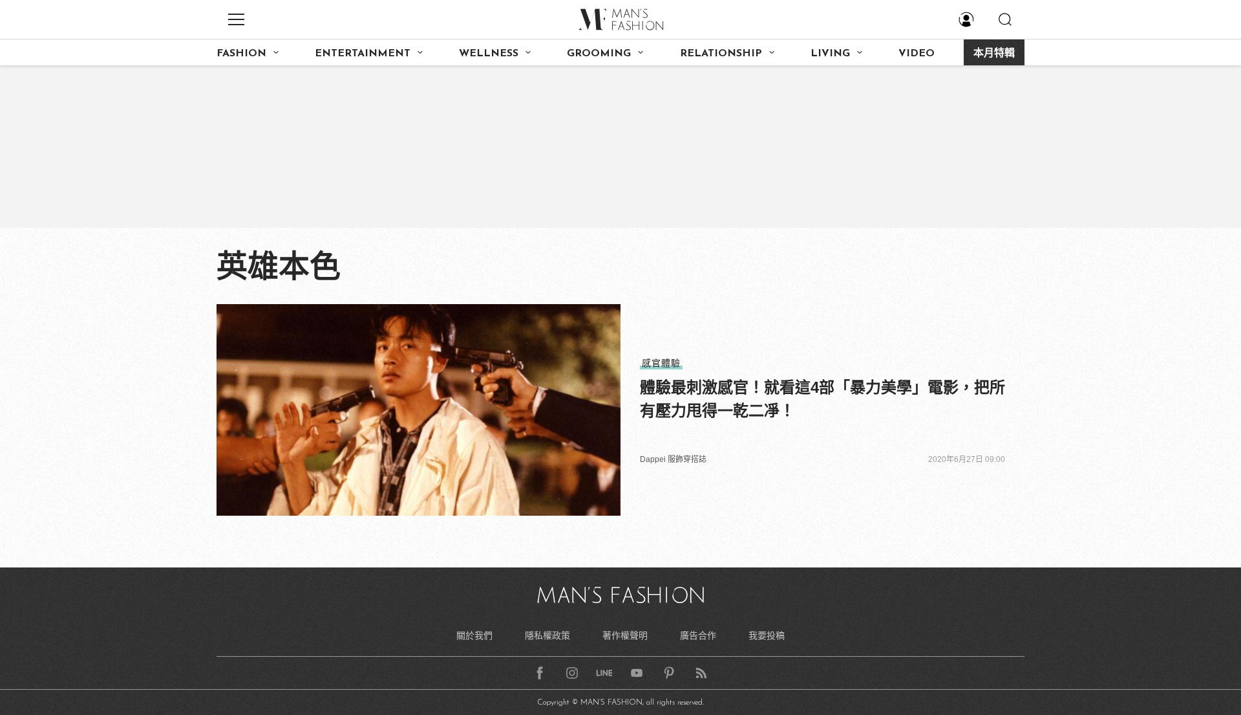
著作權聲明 (625, 635)
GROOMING (599, 54)
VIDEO (916, 54)
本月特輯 (994, 54)
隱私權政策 (547, 635)
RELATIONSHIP (721, 54)
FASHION (241, 54)
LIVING (830, 54)
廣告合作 (698, 635)
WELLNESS (488, 54)
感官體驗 (661, 363)
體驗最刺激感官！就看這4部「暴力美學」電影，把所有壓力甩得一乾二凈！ (822, 399)
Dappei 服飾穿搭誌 (673, 459)
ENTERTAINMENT (362, 54)
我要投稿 (766, 635)
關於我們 (474, 635)
